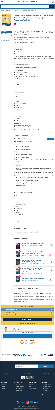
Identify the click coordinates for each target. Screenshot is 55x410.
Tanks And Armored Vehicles (30, 232)
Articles (45, 390)
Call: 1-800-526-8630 (27, 333)
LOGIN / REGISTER (32, 388)
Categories (18, 384)
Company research (20, 386)
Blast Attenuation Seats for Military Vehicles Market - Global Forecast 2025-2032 (32, 252)
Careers (3, 386)
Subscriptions (19, 390)
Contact (31, 384)
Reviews (3, 388)
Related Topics (4, 38)
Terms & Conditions (33, 406)
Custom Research (19, 388)
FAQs (30, 386)
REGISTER (46, 366)
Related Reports (5, 40)
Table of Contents (5, 33)
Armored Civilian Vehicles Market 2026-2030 (32, 243)
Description (4, 31)
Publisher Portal (47, 386)
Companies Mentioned (6, 35)
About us (4, 384)
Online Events (46, 388)
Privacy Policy (25, 406)
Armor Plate (18, 232)
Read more (24, 301)
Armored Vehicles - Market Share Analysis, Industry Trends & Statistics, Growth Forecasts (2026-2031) (32, 270)
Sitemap (20, 406)
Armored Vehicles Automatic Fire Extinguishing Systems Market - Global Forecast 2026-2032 (32, 277)
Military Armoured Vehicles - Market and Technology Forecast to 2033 (31, 261)
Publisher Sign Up (47, 384)
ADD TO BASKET (27, 319)
